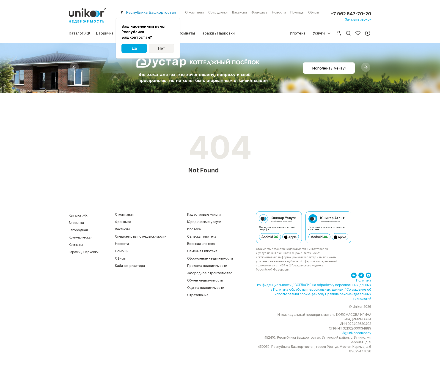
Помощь (297, 12)
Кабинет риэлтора (130, 266)
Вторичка (104, 33)
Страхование (198, 295)
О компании (194, 12)
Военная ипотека (201, 244)
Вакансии (239, 12)
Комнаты (187, 33)
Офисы (313, 12)
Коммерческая (80, 237)
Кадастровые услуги (204, 214)
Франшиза (259, 12)
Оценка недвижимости (205, 288)
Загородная (78, 230)
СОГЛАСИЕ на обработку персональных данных (332, 285)
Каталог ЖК (80, 33)
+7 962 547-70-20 (350, 13)
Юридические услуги (204, 222)
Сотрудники (218, 12)
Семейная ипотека (202, 251)
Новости (279, 12)
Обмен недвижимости (205, 280)
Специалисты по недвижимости (140, 236)
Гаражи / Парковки (218, 33)
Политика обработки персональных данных (308, 289)
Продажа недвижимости (207, 266)
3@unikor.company (356, 333)
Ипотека (297, 33)
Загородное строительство (209, 273)
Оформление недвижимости (210, 258)
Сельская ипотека (201, 236)
